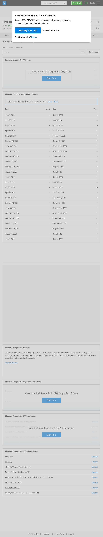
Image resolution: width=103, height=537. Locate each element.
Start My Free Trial (28, 30)
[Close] (87, 15)
